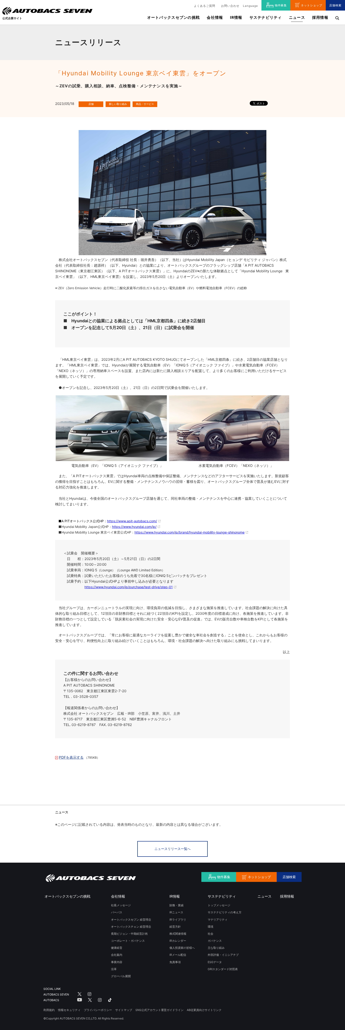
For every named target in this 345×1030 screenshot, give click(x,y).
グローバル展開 (121, 976)
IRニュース (176, 912)
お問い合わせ (230, 6)
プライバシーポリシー (98, 1010)
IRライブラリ (177, 919)
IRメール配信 (177, 955)
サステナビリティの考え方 (225, 912)
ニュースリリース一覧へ (172, 849)
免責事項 (175, 962)
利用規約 (49, 1010)
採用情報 (320, 17)
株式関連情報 (177, 933)
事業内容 (116, 962)
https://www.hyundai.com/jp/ (134, 527)
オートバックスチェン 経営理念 (131, 926)
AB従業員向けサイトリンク (204, 1010)
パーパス (116, 912)
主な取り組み (216, 947)
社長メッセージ (121, 905)
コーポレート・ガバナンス (128, 940)
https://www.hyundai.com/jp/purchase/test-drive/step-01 (128, 587)
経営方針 (175, 926)
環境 (210, 926)
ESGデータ (215, 962)
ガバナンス (215, 940)
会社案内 (116, 955)
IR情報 (236, 17)
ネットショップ (311, 5)
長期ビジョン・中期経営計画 (129, 933)
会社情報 (215, 17)
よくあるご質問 (204, 6)
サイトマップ (123, 1010)
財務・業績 (176, 905)
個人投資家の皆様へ (182, 947)
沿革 (114, 969)
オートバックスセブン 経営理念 (131, 919)
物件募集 (281, 5)
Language (250, 6)
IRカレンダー (177, 940)
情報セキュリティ (69, 1010)
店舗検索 (335, 5)
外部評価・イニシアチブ (223, 955)
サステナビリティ (265, 17)
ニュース (297, 17)
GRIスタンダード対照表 (223, 969)
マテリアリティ (217, 919)
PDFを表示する (71, 757)
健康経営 (116, 947)
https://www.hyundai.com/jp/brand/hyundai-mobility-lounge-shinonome (189, 532)
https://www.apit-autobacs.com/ (132, 521)
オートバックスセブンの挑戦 (173, 17)
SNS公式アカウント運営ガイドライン (159, 1010)
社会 (210, 933)
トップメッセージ (219, 905)
